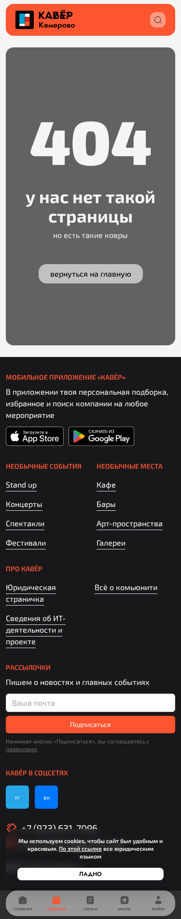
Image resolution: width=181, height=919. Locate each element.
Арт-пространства (130, 523)
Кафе (106, 484)
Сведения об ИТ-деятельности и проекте (36, 629)
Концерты (24, 503)
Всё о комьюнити (126, 587)
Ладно (90, 874)
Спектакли (25, 523)
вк (46, 797)
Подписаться (90, 724)
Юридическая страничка (31, 592)
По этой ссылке (80, 848)
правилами (21, 748)
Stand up (21, 484)
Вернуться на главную (90, 273)
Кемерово (57, 25)
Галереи (111, 542)
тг (17, 797)
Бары (106, 503)
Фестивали (26, 542)
